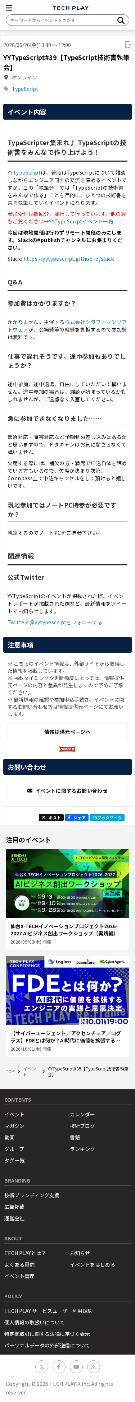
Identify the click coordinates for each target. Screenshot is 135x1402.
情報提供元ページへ (67, 731)
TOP (10, 1071)
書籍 (75, 1137)
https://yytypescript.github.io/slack (68, 258)
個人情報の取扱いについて (34, 1322)
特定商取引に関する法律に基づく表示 (47, 1333)
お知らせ (80, 1253)
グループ (14, 1148)
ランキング (82, 1148)
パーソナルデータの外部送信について (47, 1345)
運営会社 (14, 1218)
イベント (29, 1071)
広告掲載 (14, 1206)
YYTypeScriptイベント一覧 (81, 221)
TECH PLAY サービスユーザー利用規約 (48, 1310)
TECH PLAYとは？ (25, 1253)
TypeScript (25, 88)
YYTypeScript (24, 172)
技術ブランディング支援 (31, 1195)
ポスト (55, 817)
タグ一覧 (14, 1160)
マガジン (14, 1125)
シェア (79, 817)
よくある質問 (19, 1264)
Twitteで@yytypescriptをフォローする (55, 622)
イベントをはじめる (92, 1264)
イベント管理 (19, 1276)
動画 (9, 1137)
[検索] (121, 20)
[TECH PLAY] (71, 8)
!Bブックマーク (107, 817)
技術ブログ (82, 1125)
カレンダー (82, 1114)
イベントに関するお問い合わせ (71, 790)
